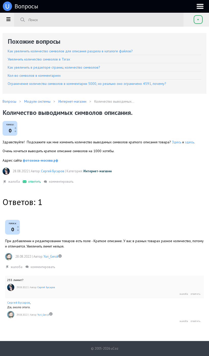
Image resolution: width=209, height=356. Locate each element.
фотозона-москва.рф (40, 160)
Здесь (176, 142)
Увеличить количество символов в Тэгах (39, 59)
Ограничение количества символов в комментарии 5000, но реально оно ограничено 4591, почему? (87, 83)
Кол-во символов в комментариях (34, 75)
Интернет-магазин (97, 171)
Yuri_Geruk (51, 256)
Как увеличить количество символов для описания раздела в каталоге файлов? (70, 51)
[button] (8, 19)
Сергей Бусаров (52, 171)
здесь (189, 142)
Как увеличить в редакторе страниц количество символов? (54, 67)
